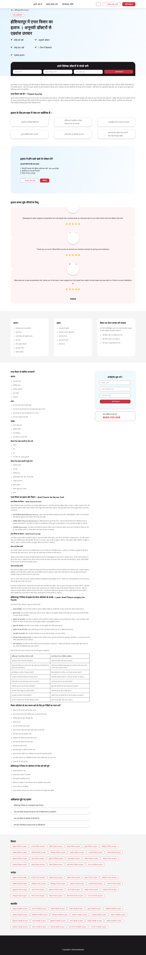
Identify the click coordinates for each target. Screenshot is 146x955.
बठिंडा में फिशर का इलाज (55, 846)
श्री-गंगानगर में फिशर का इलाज (75, 864)
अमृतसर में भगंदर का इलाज (19, 877)
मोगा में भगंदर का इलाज (74, 890)
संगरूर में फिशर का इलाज (38, 864)
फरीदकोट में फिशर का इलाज (109, 846)
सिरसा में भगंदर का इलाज (55, 896)
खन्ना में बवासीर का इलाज (39, 921)
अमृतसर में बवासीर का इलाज (19, 909)
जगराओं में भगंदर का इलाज (95, 883)
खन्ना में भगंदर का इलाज (38, 890)
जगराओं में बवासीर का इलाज (98, 915)
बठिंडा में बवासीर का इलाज (58, 909)
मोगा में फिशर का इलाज (74, 858)
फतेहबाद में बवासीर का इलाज (20, 915)
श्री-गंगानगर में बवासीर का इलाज (77, 927)
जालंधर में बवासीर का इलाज (118, 915)
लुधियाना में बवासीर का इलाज (57, 921)
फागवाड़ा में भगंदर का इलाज (19, 896)
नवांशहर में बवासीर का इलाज (113, 921)
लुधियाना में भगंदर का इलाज (56, 890)
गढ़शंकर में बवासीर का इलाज (79, 915)
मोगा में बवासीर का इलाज (76, 921)
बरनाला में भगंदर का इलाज (38, 877)
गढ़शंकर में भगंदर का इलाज (77, 883)
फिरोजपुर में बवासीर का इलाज (60, 915)
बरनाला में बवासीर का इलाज (39, 909)
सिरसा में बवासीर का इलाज (58, 927)
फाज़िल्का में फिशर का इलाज (38, 852)
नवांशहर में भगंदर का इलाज (110, 890)
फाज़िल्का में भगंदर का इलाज (38, 883)
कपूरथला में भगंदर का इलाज (19, 890)
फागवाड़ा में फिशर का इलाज (19, 864)
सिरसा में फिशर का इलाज (55, 864)
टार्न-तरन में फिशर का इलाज (95, 864)
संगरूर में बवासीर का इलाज (39, 927)
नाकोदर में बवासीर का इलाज (94, 921)
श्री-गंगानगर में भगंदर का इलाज (75, 896)
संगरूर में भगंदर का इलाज (38, 896)
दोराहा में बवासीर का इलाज (76, 909)
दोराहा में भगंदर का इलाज (73, 877)
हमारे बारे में (37, 4)
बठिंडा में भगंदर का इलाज (55, 877)
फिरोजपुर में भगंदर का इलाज (58, 883)
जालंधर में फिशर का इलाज (114, 852)
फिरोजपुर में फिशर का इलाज (58, 852)
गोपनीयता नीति (67, 4)
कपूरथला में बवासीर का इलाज (20, 921)
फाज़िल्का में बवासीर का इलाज (40, 915)
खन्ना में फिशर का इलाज (38, 858)
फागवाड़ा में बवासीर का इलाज (20, 927)
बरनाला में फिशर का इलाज (38, 846)
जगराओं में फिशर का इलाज (95, 852)
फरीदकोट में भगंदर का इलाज (109, 877)
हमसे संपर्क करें (52, 4)
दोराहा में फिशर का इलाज (73, 846)
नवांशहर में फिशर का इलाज (110, 858)
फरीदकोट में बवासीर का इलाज (113, 909)
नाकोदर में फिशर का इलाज (91, 858)
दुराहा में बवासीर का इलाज (94, 909)
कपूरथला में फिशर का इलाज (19, 858)
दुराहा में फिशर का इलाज (90, 846)
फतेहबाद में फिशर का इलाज (19, 852)
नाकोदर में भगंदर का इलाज (91, 890)
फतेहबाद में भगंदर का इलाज (19, 883)
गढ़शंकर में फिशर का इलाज (77, 852)
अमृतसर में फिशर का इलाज (19, 846)
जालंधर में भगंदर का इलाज (114, 883)
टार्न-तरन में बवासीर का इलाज (98, 927)
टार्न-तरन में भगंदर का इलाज (95, 896)
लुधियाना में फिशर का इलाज (56, 858)
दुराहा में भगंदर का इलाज (90, 877)
